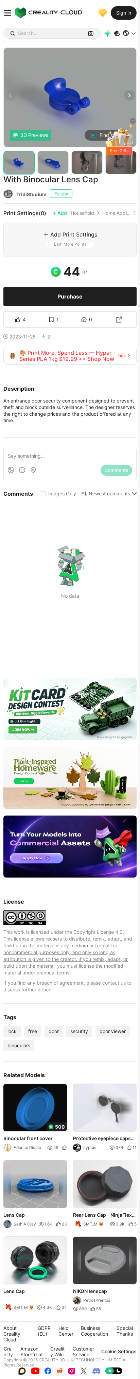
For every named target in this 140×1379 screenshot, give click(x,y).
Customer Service (83, 1351)
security (79, 1031)
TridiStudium (31, 194)
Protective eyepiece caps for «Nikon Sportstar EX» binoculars (102, 1138)
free (32, 1031)
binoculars (18, 1045)
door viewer (113, 1031)
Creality (8, 1351)
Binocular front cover (28, 1138)
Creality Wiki (57, 1351)
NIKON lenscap (90, 1291)
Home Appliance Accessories (116, 213)
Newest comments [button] (109, 493)
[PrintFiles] (117, 33)
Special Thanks (125, 1331)
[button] (130, 33)
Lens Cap (14, 1214)
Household (82, 213)
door (54, 1031)
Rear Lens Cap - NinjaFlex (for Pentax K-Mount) (102, 1215)
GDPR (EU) (44, 1331)
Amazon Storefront (31, 1351)
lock (12, 1031)
